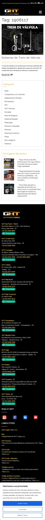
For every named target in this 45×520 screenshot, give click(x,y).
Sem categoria (9, 140)
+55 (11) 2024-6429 (8, 245)
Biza (3, 3)
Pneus (6, 136)
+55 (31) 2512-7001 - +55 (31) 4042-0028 (16, 257)
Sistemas (7, 143)
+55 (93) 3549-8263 (8, 299)
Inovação (7, 112)
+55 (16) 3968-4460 (8, 342)
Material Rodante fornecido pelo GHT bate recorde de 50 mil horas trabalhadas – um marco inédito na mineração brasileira (28, 175)
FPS (5, 105)
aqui (15, 430)
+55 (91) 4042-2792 (8, 371)
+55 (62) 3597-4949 (8, 272)
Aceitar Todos (22, 503)
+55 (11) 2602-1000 (8, 401)
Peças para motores (11, 133)
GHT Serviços (8, 3)
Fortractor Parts (23, 3)
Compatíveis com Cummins (14, 94)
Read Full (6, 74)
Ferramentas (9, 101)
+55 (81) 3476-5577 (8, 286)
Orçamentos (10, 233)
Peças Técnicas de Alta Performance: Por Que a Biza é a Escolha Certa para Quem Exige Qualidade (28, 163)
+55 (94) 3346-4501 (8, 327)
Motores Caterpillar (12, 126)
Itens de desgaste (10, 115)
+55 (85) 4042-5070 (8, 386)
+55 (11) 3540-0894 (8, 231)
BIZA (6, 91)
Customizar (22, 509)
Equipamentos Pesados (13, 98)
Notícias (7, 129)
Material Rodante (11, 119)
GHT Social (15, 3)
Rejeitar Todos (22, 515)
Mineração (8, 122)
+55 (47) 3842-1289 (8, 357)
